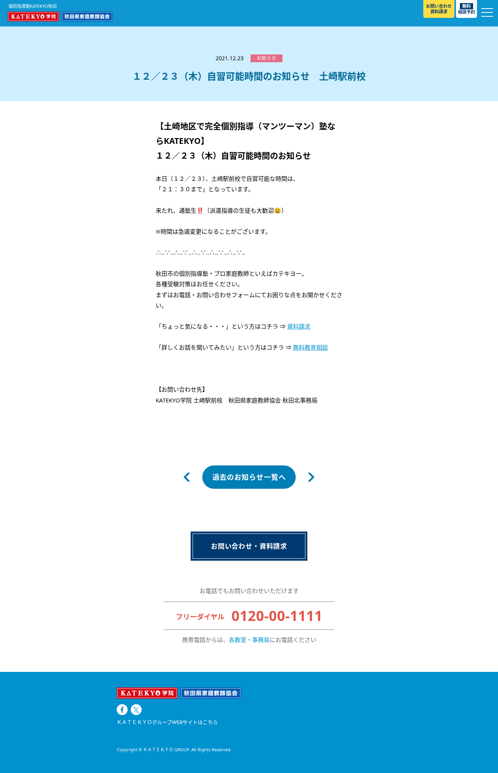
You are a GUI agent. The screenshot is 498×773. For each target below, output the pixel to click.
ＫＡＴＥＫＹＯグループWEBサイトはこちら (167, 722)
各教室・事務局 (249, 640)
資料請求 (298, 326)
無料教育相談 (310, 347)
